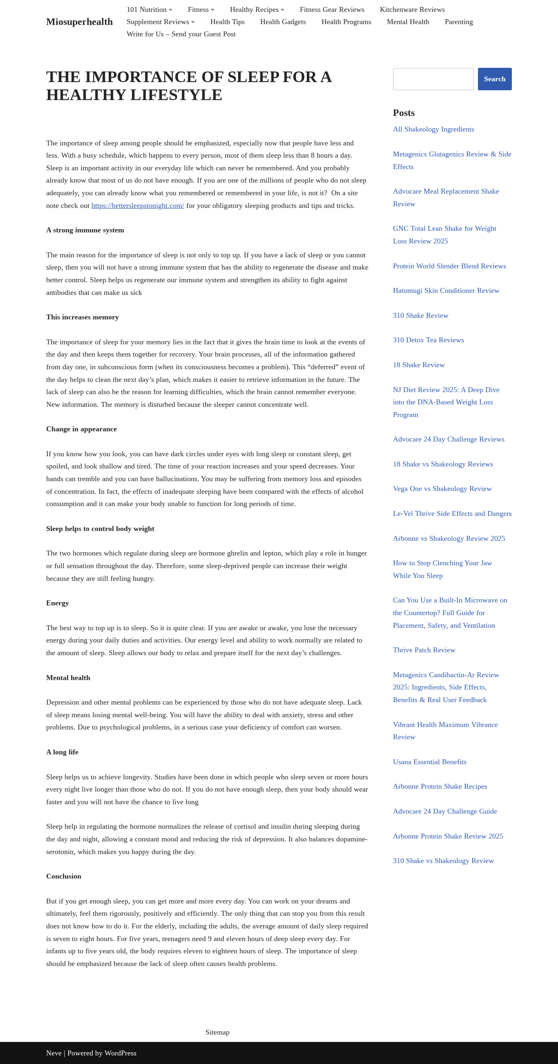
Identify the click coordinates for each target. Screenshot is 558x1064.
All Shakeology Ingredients (433, 129)
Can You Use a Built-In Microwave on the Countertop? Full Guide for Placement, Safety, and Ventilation (450, 612)
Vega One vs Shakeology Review (442, 488)
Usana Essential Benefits (429, 762)
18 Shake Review (419, 365)
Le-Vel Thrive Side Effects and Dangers (452, 513)
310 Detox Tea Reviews (428, 340)
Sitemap (217, 1032)
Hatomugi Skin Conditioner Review (446, 290)
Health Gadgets (283, 22)
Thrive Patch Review (424, 650)
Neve (54, 1053)
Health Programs (346, 22)
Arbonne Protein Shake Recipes (440, 786)
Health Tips (227, 22)
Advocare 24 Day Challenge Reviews (448, 439)
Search (495, 79)
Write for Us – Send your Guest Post (181, 34)
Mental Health (408, 22)
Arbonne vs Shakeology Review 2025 (449, 538)
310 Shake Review (421, 315)
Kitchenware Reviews (412, 9)
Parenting (459, 22)
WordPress (120, 1053)
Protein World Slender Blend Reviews (449, 266)
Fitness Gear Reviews (332, 9)
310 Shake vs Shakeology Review (443, 861)
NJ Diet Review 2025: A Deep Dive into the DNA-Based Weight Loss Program (446, 402)
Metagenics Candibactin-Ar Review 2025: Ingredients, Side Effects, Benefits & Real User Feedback (446, 687)
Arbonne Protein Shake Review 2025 (448, 836)
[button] (170, 9)
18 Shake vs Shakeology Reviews (443, 464)
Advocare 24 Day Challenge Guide (445, 811)
